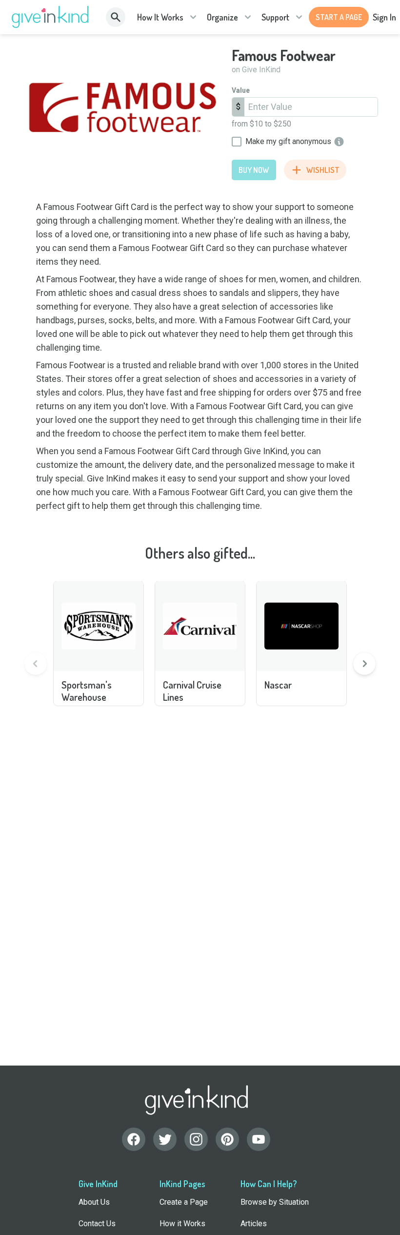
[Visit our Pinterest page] (227, 1139)
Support (275, 17)
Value (241, 90)
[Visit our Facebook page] (133, 1139)
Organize (222, 17)
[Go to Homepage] (50, 17)
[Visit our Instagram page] (196, 1139)
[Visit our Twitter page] (165, 1139)
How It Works (160, 17)
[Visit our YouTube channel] (258, 1139)
